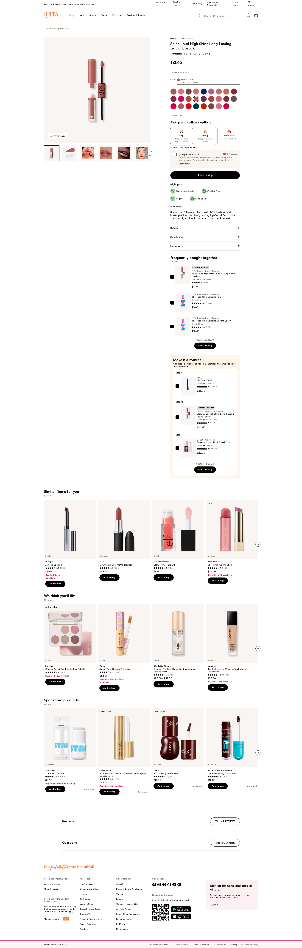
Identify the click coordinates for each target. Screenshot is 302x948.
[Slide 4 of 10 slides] (106, 153)
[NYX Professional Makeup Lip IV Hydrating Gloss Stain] (232, 745)
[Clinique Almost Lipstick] (70, 539)
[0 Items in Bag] (256, 15)
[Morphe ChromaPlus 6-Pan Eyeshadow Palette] (70, 640)
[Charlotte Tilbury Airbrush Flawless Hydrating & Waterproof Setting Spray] (178, 642)
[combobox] (205, 81)
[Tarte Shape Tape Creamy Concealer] (124, 644)
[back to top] (292, 938)
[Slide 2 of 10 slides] (70, 153)
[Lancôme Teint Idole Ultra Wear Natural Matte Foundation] (232, 643)
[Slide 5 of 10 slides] (124, 153)
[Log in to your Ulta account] (248, 15)
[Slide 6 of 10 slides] (142, 153)
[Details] (205, 228)
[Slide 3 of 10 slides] (87, 153)
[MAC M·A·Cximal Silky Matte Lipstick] (124, 536)
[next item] (149, 153)
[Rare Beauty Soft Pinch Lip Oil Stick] (232, 538)
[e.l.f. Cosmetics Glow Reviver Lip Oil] (178, 536)
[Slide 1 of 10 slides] (51, 153)
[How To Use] (205, 237)
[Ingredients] (205, 246)
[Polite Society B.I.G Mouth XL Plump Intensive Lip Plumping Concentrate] (124, 747)
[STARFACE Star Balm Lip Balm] (70, 746)
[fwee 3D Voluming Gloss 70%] (178, 745)
